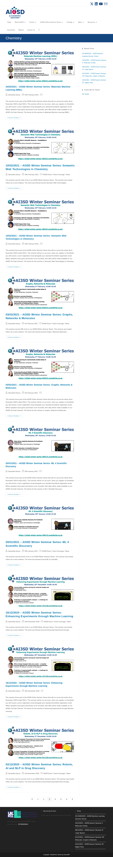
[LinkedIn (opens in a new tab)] (96, 4)
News (68, 174)
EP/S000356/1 (23, 824)
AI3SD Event (47, 174)
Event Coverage (59, 174)
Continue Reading (15, 118)
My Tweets (85, 94)
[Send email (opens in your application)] (105, 4)
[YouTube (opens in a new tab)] (100, 4)
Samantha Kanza (14, 95)
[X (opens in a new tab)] (91, 4)
